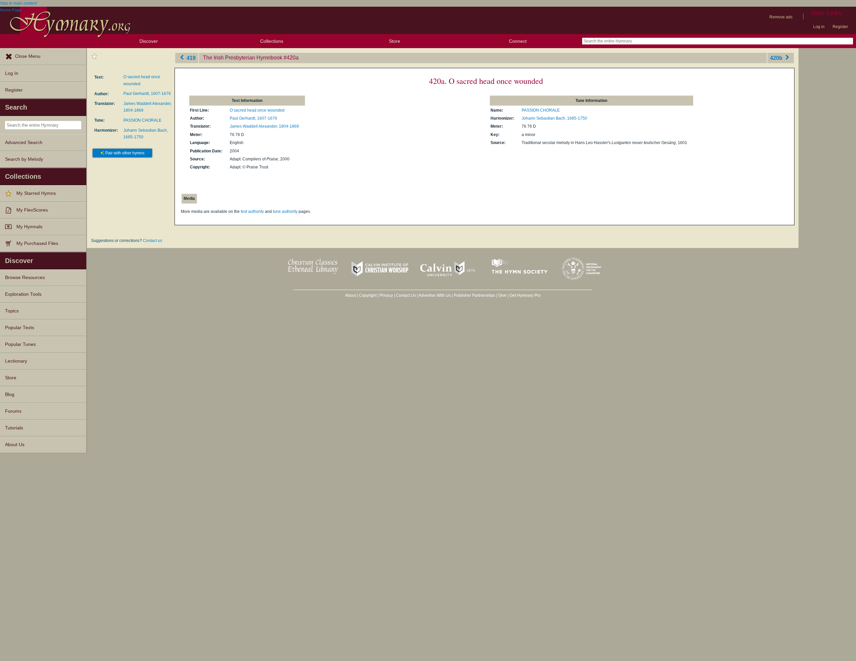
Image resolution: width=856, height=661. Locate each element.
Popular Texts (19, 327)
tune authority (285, 211)
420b (777, 57)
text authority (252, 211)
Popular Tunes (20, 344)
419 (190, 57)
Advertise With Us (435, 295)
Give (502, 295)
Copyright (368, 295)
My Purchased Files (37, 243)
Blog (9, 394)
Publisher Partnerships (474, 295)
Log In (11, 73)
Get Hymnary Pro (525, 295)
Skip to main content (18, 3)
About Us (14, 444)
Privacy (386, 295)
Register (840, 26)
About (350, 295)
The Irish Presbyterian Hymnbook (242, 57)
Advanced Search (23, 142)
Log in (819, 26)
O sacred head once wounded (257, 110)
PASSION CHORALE (142, 120)
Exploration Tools (23, 294)
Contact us (152, 240)
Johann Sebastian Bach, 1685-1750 (554, 118)
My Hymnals (29, 226)
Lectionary (16, 361)
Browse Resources (25, 277)
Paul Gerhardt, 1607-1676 (147, 93)
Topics (12, 310)
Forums (13, 411)
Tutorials (14, 427)
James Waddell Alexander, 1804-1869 (264, 126)
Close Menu (27, 56)
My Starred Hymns (36, 193)
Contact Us (406, 295)
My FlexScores (32, 210)
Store (394, 41)
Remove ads (780, 17)
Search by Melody (24, 159)
